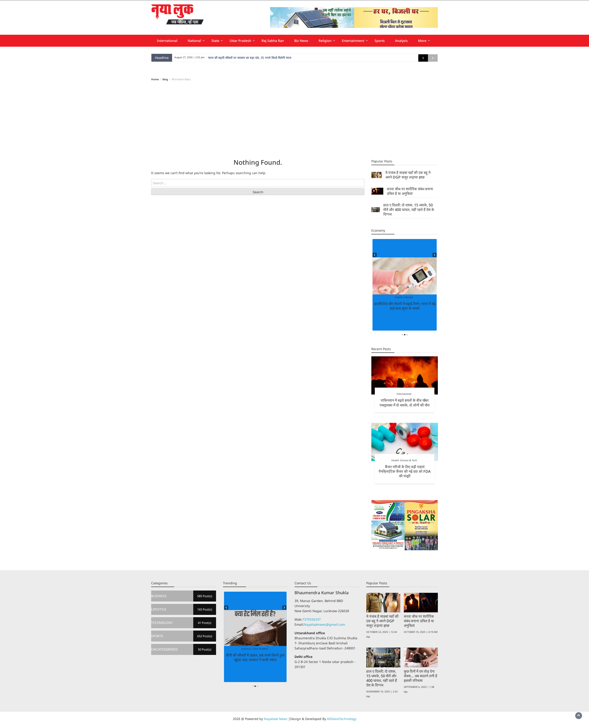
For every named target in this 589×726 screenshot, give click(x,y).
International (167, 40)
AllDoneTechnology (341, 719)
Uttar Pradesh (240, 40)
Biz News (301, 40)
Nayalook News (275, 719)
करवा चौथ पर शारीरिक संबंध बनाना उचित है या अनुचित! (410, 191)
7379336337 (311, 619)
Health (398, 297)
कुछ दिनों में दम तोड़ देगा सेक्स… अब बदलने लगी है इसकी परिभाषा (420, 676)
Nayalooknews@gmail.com (324, 624)
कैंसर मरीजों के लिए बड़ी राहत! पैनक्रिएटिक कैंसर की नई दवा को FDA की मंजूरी (405, 471)
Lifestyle (408, 297)
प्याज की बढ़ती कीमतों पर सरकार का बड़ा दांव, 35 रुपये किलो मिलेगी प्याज (249, 58)
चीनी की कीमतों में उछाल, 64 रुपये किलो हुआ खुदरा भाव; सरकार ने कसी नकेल (255, 657)
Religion (325, 40)
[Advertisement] (294, 119)
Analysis (401, 40)
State (215, 40)
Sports (380, 40)
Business (246, 648)
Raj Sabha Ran (273, 40)
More (422, 40)
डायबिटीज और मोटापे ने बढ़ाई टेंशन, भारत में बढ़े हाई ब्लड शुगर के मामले (405, 306)
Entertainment (353, 40)
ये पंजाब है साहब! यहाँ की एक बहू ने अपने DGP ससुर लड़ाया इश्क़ (407, 175)
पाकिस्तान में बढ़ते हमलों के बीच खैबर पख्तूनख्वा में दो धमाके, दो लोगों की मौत (405, 402)
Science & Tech (408, 460)
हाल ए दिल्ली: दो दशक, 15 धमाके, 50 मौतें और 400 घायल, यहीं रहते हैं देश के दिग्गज (408, 209)
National (194, 40)
